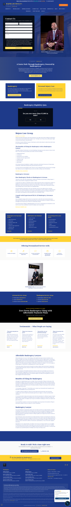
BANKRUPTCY (8, 8)
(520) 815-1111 (19, 299)
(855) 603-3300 (45, 451)
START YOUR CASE (36, 11)
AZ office (43, 1)
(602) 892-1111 (23, 297)
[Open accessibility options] (2, 505)
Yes (30, 119)
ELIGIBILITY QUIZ (36, 8)
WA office (36, 1)
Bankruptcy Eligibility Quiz (21, 207)
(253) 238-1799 (44, 299)
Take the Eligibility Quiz (35, 75)
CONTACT (43, 11)
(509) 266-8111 (45, 301)
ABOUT (56, 8)
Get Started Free (63, 5)
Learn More (9, 231)
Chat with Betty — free (62, 498)
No (40, 119)
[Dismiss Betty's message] (69, 491)
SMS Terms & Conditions (15, 44)
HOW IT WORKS (43, 8)
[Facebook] (65, 465)
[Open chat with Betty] (67, 503)
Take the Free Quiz (55, 458)
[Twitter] (67, 465)
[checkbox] (5, 39)
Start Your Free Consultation (14, 95)
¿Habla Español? (51, 1)
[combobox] (18, 32)
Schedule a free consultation (22, 171)
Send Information (18, 47)
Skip (35, 123)
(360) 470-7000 (47, 297)
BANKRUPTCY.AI (50, 8)
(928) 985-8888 (24, 301)
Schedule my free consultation (30, 451)
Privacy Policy (50, 478)
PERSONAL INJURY (16, 8)
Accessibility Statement (58, 478)
